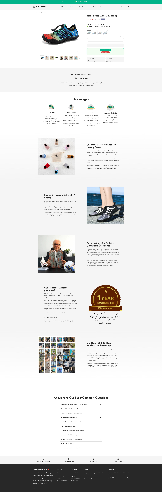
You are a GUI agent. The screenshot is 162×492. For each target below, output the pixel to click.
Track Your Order (71, 6)
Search (104, 6)
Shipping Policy (74, 476)
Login (122, 6)
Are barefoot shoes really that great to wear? (71, 422)
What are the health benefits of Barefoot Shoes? (71, 413)
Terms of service (74, 472)
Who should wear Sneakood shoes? (69, 426)
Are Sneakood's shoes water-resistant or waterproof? (72, 430)
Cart (127, 6)
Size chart (122, 37)
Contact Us (94, 6)
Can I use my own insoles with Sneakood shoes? (71, 439)
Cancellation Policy (75, 480)
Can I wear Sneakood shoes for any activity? (71, 435)
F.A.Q (99, 6)
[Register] (127, 477)
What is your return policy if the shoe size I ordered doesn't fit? (75, 404)
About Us (78, 6)
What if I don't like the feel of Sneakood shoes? (71, 448)
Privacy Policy (74, 474)
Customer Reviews (86, 6)
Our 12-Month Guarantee (62, 480)
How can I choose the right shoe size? (69, 409)
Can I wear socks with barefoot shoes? (69, 417)
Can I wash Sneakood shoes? (67, 443)
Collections (63, 6)
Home (58, 6)
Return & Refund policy (76, 478)
